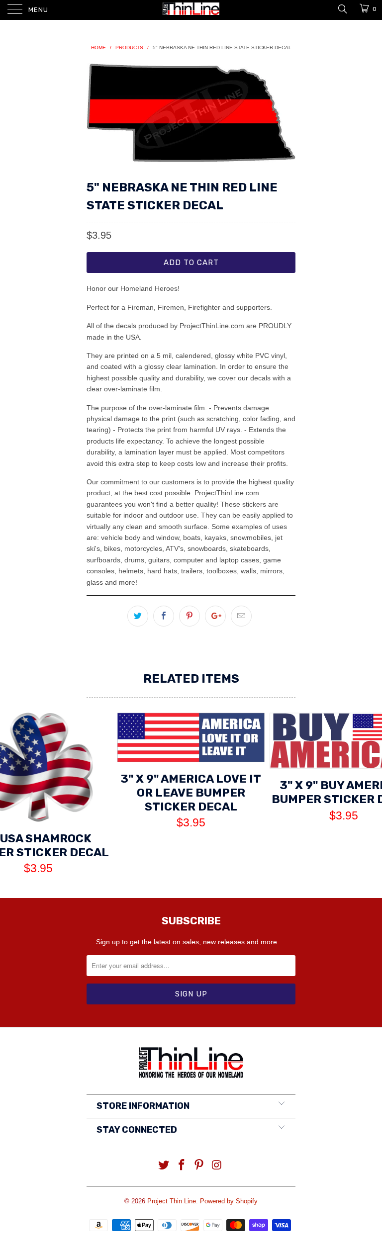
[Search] (342, 8)
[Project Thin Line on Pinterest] (199, 1166)
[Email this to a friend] (241, 616)
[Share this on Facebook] (163, 616)
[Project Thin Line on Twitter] (164, 1166)
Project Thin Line (171, 1201)
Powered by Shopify (229, 1201)
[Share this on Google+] (215, 616)
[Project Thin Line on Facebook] (181, 1166)
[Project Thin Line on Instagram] (217, 1166)
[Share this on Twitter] (137, 616)
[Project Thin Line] (191, 10)
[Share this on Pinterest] (189, 616)
